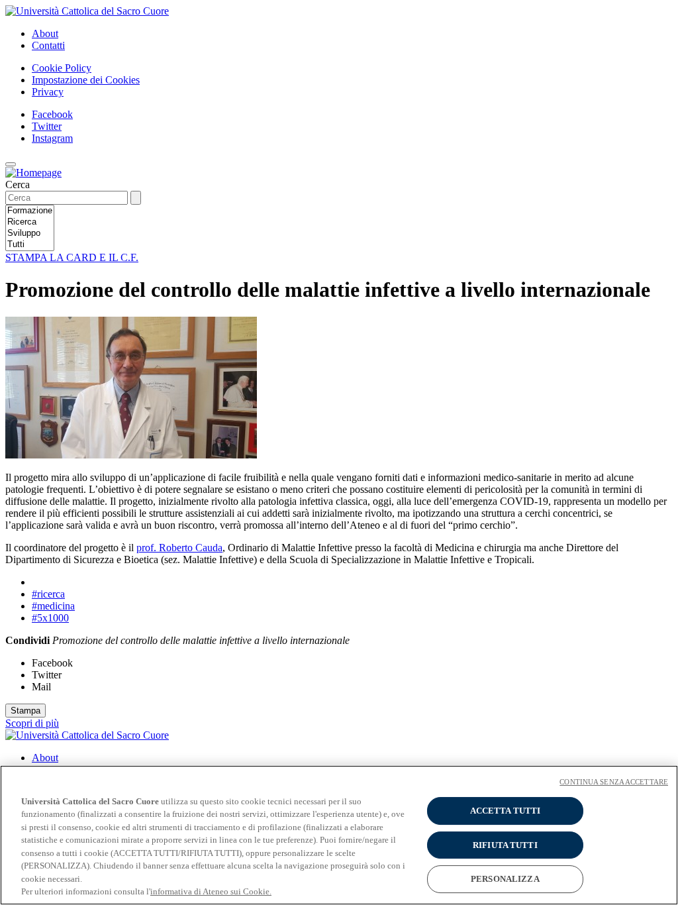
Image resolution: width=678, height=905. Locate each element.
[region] (339, 835)
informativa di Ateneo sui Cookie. (210, 891)
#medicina (53, 606)
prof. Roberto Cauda (179, 547)
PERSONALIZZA (505, 879)
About (45, 33)
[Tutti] (30, 244)
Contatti (48, 45)
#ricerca (48, 594)
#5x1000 (50, 617)
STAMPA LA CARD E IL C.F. (71, 257)
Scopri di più (32, 723)
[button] (10, 164)
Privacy (48, 91)
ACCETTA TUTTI (505, 811)
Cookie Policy (61, 68)
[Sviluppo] (30, 233)
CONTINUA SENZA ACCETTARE (613, 782)
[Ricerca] (30, 222)
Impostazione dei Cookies (86, 79)
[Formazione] (30, 211)
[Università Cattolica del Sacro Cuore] (87, 11)
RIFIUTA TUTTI (505, 845)
